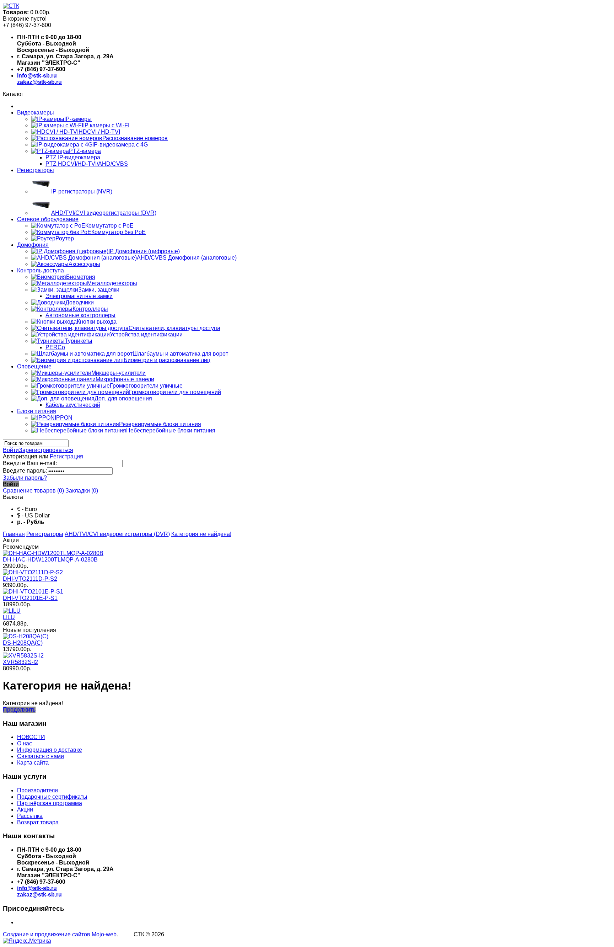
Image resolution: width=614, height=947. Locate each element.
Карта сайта (33, 763)
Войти (11, 450)
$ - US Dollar (33, 515)
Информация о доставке (49, 750)
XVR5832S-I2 (20, 662)
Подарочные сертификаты (52, 797)
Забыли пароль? (25, 478)
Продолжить (19, 710)
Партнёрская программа (49, 803)
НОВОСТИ (31, 737)
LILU (9, 617)
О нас (24, 743)
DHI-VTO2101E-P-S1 (30, 598)
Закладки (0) (81, 491)
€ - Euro (27, 509)
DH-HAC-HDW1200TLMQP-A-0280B (50, 560)
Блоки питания (36, 411)
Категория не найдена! (201, 534)
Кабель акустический (72, 405)
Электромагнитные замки (79, 296)
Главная (14, 534)
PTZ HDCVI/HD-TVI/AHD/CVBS (86, 164)
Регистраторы (35, 170)
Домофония (33, 245)
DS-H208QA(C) (23, 643)
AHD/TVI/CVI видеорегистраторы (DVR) (117, 534)
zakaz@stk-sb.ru (39, 82)
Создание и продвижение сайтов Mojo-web (60, 934)
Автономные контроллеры (80, 315)
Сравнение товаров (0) (33, 491)
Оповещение (34, 366)
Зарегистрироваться (46, 450)
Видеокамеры (35, 113)
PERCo (55, 347)
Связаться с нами (40, 756)
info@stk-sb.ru (37, 76)
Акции (25, 810)
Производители (37, 790)
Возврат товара (38, 822)
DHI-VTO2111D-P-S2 (30, 579)
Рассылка (30, 816)
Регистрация (66, 456)
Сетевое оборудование (48, 219)
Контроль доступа (40, 270)
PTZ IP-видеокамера (72, 157)
